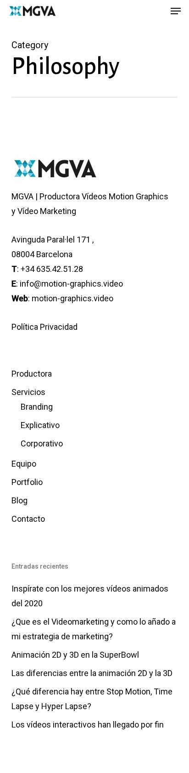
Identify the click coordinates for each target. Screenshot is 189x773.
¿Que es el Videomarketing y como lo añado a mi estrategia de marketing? (93, 629)
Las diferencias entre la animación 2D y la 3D (91, 673)
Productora (31, 373)
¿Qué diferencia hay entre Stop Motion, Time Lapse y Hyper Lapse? (91, 699)
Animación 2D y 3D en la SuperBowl (75, 655)
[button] (176, 11)
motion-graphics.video (72, 298)
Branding (37, 407)
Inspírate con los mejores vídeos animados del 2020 (89, 596)
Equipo (23, 463)
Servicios (28, 392)
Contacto (28, 519)
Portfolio (27, 482)
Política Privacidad (44, 327)
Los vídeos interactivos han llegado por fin (87, 724)
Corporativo (42, 443)
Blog (19, 500)
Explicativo (40, 425)
